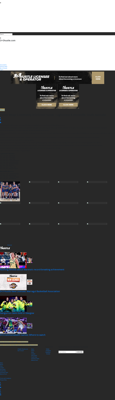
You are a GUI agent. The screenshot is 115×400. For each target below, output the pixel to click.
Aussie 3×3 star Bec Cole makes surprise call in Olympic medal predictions (19, 345)
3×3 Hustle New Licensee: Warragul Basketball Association (30, 291)
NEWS (1, 5)
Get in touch (21, 350)
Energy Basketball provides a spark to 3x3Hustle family (14, 341)
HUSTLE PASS (3, 28)
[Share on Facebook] (57, 118)
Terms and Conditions (5, 378)
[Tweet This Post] (57, 119)
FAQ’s (1, 16)
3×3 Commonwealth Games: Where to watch (22, 334)
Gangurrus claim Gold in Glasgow (17, 313)
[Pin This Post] (57, 121)
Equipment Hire (4, 13)
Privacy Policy (3, 380)
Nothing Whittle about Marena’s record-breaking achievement (32, 269)
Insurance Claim (35, 358)
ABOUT (2, 6)
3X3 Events (34, 355)
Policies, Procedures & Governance (8, 17)
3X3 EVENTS (3, 26)
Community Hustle (4, 8)
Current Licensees (4, 22)
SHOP (1, 19)
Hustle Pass (34, 357)
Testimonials (3, 14)
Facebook (47, 352)
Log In (1, 31)
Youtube (48, 354)
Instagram (48, 350)
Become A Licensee (5, 24)
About (32, 350)
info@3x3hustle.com (23, 349)
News (32, 349)
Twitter (47, 349)
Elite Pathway (3, 11)
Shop (32, 352)
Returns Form (34, 360)
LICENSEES (2, 20)
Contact (33, 354)
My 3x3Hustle (3, 30)
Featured (9, 245)
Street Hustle (3, 9)
